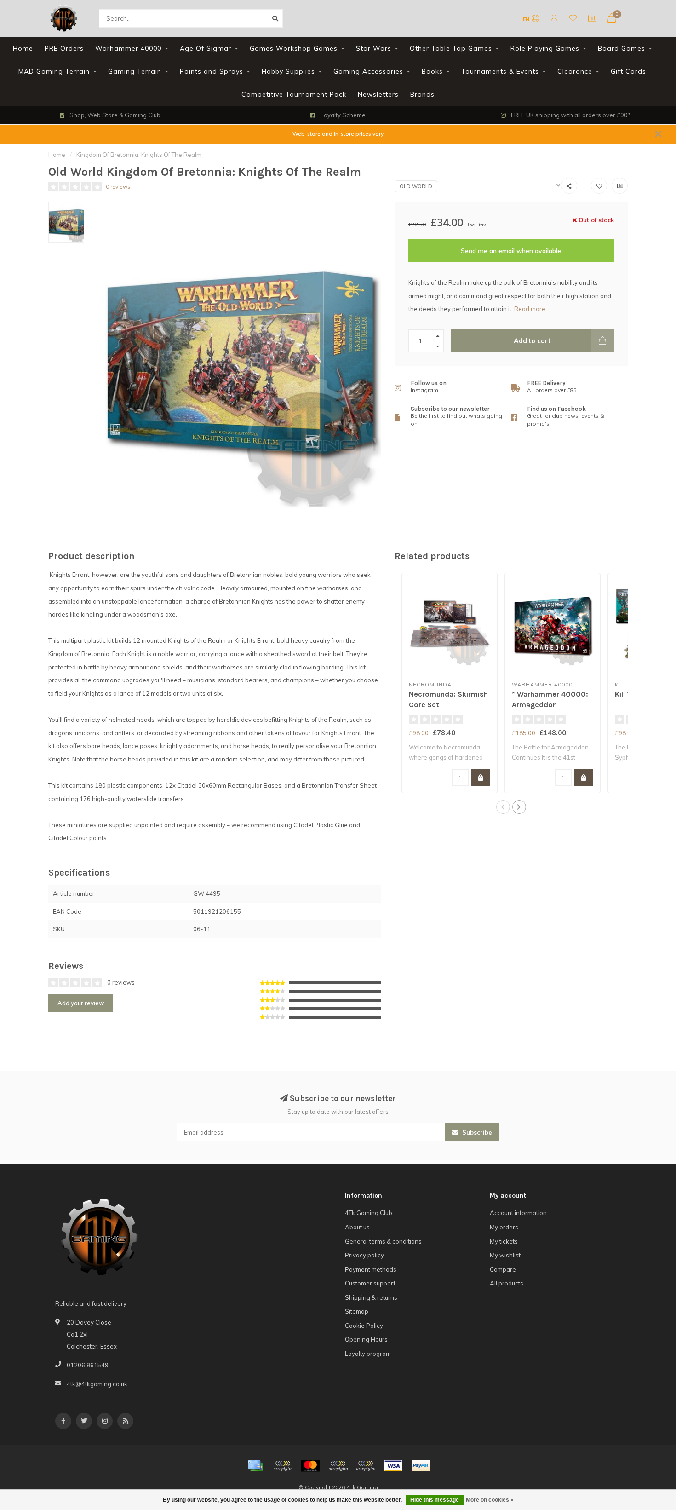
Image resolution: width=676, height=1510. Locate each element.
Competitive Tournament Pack (293, 94)
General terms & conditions (383, 1241)
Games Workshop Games (294, 48)
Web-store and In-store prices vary (338, 133)
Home (23, 48)
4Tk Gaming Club (368, 1212)
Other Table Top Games (451, 48)
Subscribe (476, 1132)
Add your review (80, 1003)
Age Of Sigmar (205, 48)
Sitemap (356, 1311)
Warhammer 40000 (128, 48)
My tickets (504, 1241)
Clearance (574, 71)
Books (432, 71)
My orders (504, 1227)
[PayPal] (338, 1466)
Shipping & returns (371, 1297)
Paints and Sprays (211, 71)
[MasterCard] (310, 1466)
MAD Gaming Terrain (54, 71)
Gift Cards (628, 71)
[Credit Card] (255, 1466)
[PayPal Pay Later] (365, 1466)
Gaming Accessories (368, 71)
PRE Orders (64, 48)
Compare (503, 1269)
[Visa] (393, 1466)
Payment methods (370, 1269)
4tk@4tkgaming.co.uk (97, 1384)
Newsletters (378, 94)
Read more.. (531, 308)
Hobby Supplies (288, 71)
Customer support (370, 1283)
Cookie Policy (364, 1325)
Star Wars (373, 48)
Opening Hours (366, 1339)
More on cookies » (490, 1500)
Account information (518, 1212)
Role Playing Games (544, 48)
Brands (422, 94)
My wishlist (505, 1255)
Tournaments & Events (500, 71)
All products (506, 1283)
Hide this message (434, 1500)
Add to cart (532, 341)
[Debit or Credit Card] (282, 1466)
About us (357, 1227)
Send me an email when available (511, 251)
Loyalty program (368, 1353)
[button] (503, 807)
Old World (416, 186)
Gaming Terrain (134, 71)
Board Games (621, 48)
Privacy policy (364, 1255)
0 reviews (118, 186)
